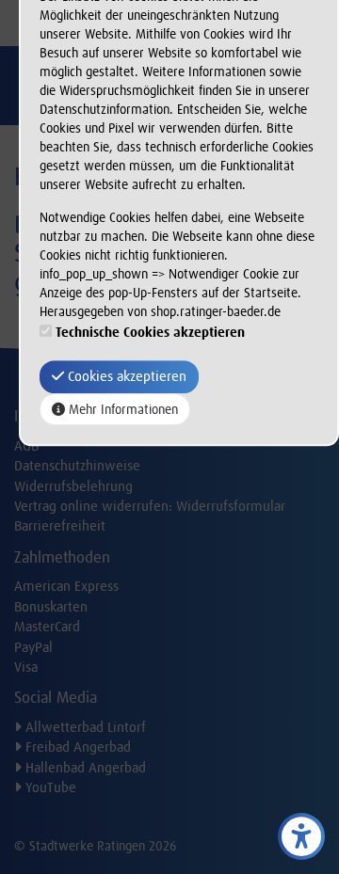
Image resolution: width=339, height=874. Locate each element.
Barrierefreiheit (59, 525)
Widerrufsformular (230, 506)
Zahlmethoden (62, 557)
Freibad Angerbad (76, 747)
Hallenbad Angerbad (84, 767)
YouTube (49, 787)
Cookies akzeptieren (125, 376)
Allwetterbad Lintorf (84, 727)
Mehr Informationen (121, 410)
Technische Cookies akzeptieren (150, 332)
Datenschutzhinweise (77, 465)
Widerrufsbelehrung (73, 486)
